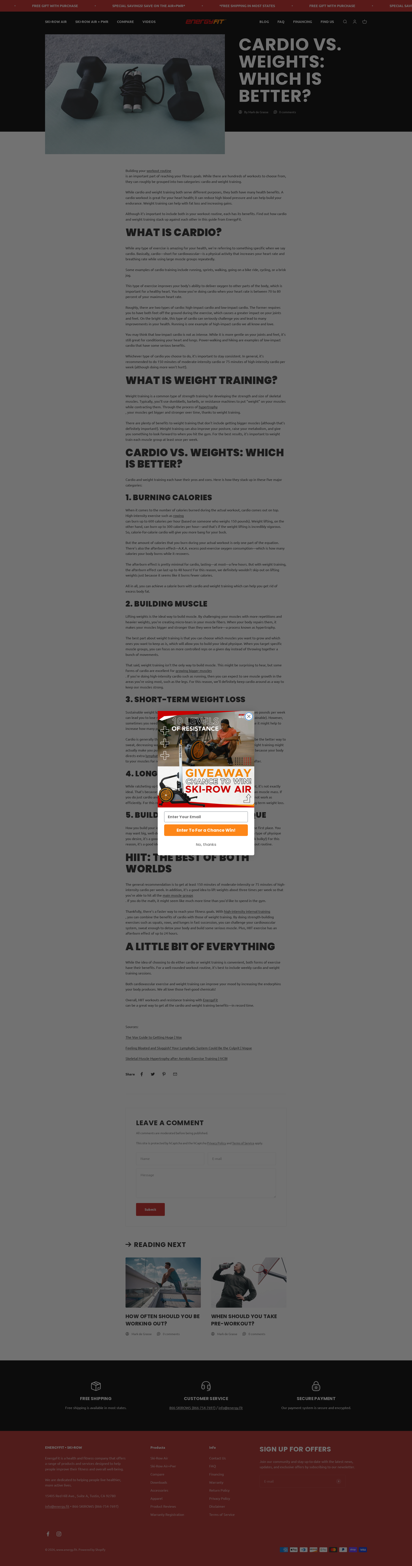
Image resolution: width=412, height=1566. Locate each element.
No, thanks (206, 844)
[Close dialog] (249, 716)
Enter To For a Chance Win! (206, 830)
